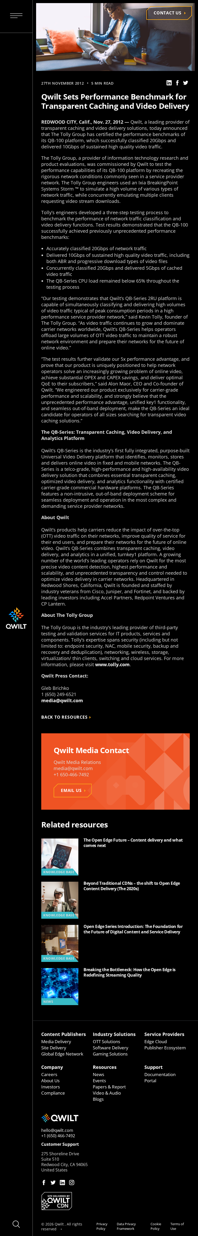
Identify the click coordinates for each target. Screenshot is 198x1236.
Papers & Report (109, 1087)
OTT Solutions (106, 1041)
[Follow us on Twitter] (53, 1182)
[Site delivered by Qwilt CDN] (115, 1201)
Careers (49, 1074)
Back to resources (64, 717)
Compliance (53, 1093)
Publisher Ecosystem (165, 1048)
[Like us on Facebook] (43, 1182)
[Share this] (169, 82)
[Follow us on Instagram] (71, 1182)
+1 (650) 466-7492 (58, 1136)
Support (153, 1067)
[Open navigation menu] (16, 16)
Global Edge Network (62, 1054)
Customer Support (60, 1144)
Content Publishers (63, 1034)
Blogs (98, 1099)
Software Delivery (110, 1048)
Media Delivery (56, 1041)
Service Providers (164, 1034)
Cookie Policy (156, 1226)
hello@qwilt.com (57, 1130)
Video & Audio (107, 1093)
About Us (50, 1081)
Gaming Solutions (110, 1054)
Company (52, 1067)
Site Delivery (53, 1048)
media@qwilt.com (62, 700)
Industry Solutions (114, 1034)
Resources (105, 1067)
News (98, 1074)
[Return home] (115, 1118)
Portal (150, 1081)
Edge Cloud (155, 1041)
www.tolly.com (112, 664)
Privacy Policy (102, 1226)
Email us (71, 790)
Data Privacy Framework (126, 1226)
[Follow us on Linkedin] (62, 1182)
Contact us (168, 13)
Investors (50, 1087)
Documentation (160, 1074)
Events (99, 1081)
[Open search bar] (16, 1224)
